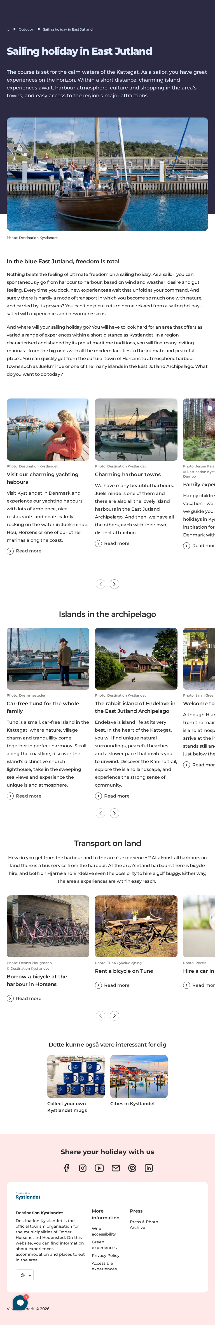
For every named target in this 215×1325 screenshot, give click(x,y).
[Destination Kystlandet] (28, 1196)
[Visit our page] (66, 1168)
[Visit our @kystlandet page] (99, 1168)
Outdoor (26, 29)
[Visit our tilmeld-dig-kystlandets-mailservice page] (116, 1168)
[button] (48, 509)
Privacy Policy (106, 1255)
